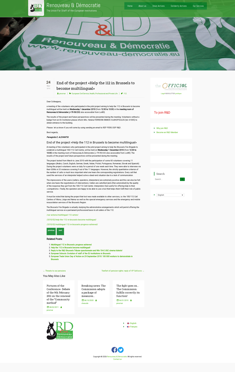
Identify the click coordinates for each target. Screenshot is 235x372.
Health (92, 94)
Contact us (117, 359)
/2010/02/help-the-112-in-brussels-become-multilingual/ (71, 220)
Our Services (198, 5)
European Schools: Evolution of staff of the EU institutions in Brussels (81, 253)
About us (142, 5)
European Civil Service (80, 94)
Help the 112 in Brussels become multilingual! (70, 247)
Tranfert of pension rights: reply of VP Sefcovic (123, 271)
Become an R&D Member (167, 132)
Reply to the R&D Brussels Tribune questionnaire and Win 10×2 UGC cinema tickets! (86, 250)
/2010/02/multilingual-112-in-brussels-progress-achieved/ (72, 224)
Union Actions (158, 5)
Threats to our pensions (54, 271)
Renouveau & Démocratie (73, 5)
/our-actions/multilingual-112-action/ (62, 215)
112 (125, 94)
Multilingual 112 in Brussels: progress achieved (71, 244)
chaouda (85, 303)
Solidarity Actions (179, 5)
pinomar (62, 94)
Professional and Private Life (106, 94)
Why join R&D (162, 128)
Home (129, 5)
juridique (178, 93)
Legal (163, 93)
